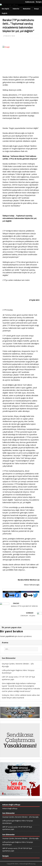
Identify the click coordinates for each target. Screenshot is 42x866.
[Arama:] (21, 649)
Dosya (36, 9)
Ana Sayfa (5, 9)
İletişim (39, 2)
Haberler (16, 9)
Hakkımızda (29, 2)
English (4, 13)
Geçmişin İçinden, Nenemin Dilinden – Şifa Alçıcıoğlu (20, 817)
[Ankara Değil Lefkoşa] (9, 5)
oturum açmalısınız (24, 636)
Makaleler (27, 9)
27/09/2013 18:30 (9, 36)
